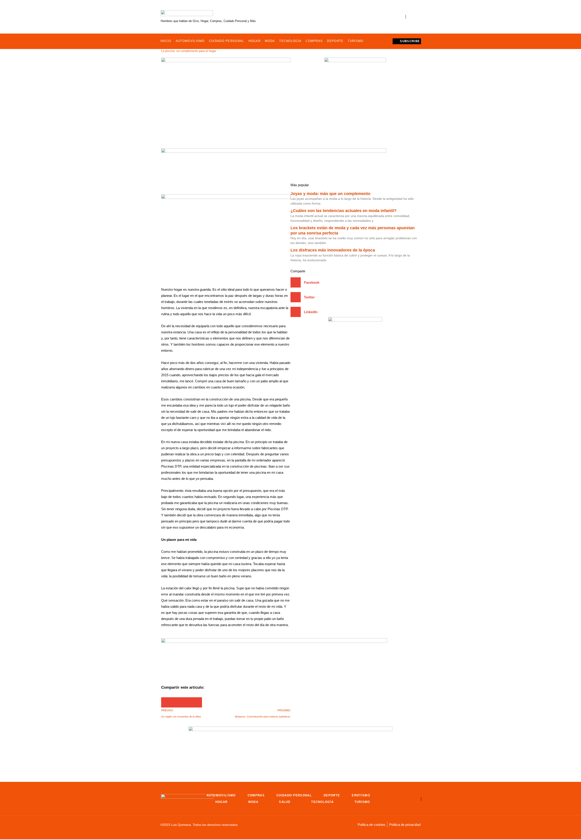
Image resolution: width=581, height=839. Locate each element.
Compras (314, 41)
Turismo (355, 41)
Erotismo (361, 795)
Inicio (165, 41)
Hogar (255, 41)
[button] (166, 702)
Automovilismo (190, 41)
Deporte (335, 41)
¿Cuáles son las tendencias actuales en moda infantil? (343, 210)
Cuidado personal (226, 41)
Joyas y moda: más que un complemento (330, 193)
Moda (270, 41)
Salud (284, 802)
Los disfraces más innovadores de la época (332, 250)
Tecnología (290, 41)
